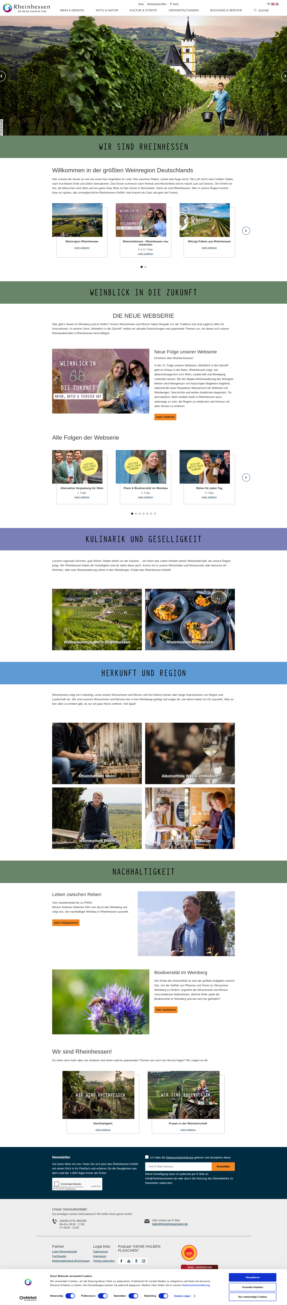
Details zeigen (182, 1296)
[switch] (102, 1296)
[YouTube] (129, 1261)
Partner (58, 1247)
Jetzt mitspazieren (66, 922)
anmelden (223, 1166)
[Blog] (136, 1261)
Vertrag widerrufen (104, 1260)
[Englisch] (273, 4)
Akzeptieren (253, 1277)
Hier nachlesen (166, 1009)
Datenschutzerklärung (196, 1285)
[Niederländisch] (277, 4)
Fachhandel (59, 1256)
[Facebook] (121, 1261)
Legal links (101, 1247)
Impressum (99, 1256)
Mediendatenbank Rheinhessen (71, 1260)
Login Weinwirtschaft (64, 1251)
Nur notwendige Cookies (252, 1296)
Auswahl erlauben (252, 1287)
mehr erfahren (79, 230)
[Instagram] (144, 1261)
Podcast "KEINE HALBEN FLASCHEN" (139, 1249)
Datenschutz (100, 1251)
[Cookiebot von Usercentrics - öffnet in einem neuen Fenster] (28, 1298)
